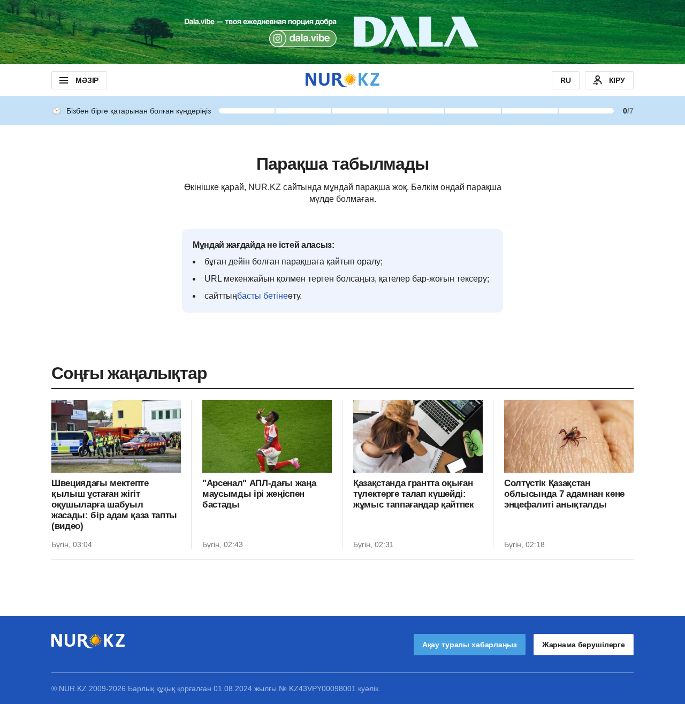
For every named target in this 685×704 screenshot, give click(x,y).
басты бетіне (262, 295)
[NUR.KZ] (342, 80)
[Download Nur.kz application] (342, 32)
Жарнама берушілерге (583, 644)
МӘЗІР (86, 80)
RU (565, 80)
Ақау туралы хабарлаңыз (469, 644)
